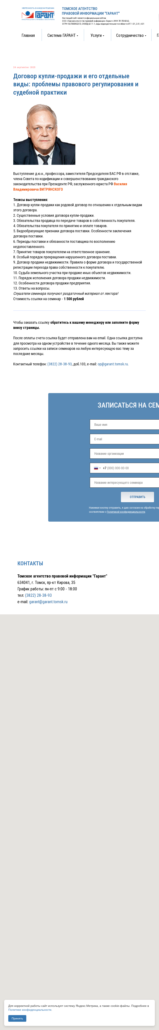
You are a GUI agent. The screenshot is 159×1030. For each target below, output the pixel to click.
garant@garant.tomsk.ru (48, 601)
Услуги (96, 35)
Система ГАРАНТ (61, 35)
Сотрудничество (130, 35)
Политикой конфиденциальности (126, 511)
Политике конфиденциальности (29, 1009)
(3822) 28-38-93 (59, 364)
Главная (28, 35)
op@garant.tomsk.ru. (113, 364)
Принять (17, 1018)
